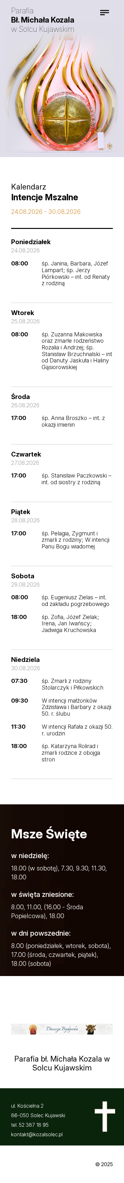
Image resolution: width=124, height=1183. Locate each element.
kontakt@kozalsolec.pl (37, 1134)
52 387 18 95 (34, 1125)
